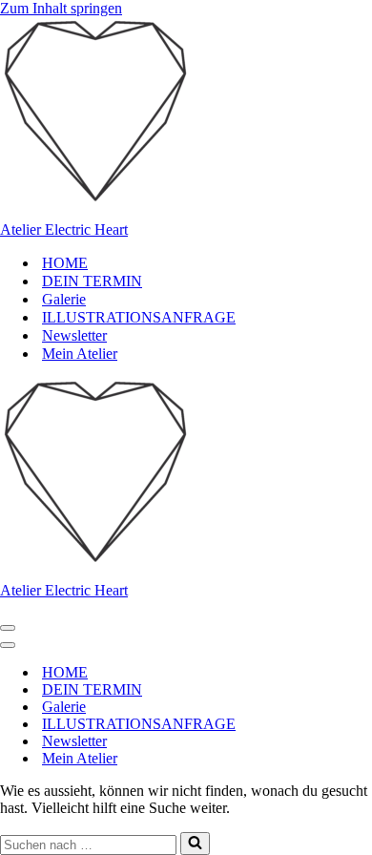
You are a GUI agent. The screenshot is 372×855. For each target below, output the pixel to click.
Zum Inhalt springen (61, 8)
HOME (65, 263)
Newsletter (74, 335)
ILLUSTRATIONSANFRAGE (139, 317)
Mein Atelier (79, 353)
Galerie (64, 299)
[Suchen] (195, 843)
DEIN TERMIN (92, 281)
